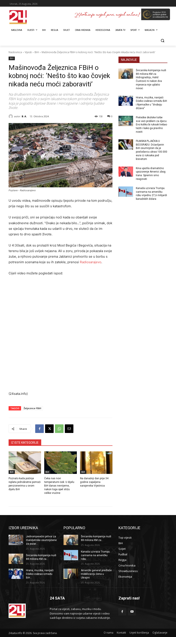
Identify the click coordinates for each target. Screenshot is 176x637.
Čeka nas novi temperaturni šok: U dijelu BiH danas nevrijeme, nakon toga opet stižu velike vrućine (59, 485)
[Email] (69, 428)
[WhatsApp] (59, 428)
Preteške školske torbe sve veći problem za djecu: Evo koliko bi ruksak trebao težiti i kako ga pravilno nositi (151, 124)
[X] (49, 428)
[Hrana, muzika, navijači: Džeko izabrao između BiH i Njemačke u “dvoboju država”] (125, 101)
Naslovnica (15, 52)
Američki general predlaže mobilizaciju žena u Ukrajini (96, 574)
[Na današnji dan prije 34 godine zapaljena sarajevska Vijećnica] (96, 462)
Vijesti (28, 52)
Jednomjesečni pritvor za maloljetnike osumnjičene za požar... (41, 540)
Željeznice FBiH (32, 408)
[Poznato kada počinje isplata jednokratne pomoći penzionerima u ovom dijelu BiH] (25, 462)
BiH (37, 52)
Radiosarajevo (90, 262)
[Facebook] (39, 428)
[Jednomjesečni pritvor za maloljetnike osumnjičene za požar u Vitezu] (16, 540)
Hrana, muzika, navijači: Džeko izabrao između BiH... (40, 574)
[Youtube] (132, 611)
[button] (162, 41)
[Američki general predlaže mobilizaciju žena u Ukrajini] (71, 574)
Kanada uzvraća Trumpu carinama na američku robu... (95, 555)
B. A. (24, 116)
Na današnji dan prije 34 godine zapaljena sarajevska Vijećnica (94, 482)
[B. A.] (11, 116)
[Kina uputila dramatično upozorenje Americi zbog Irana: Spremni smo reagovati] (125, 172)
